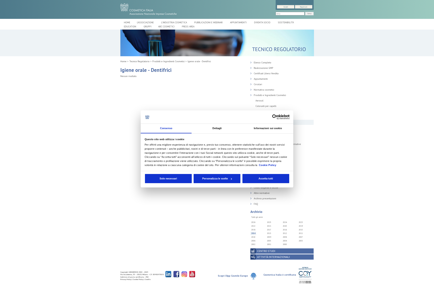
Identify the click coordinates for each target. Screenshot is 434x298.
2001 (269, 244)
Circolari (258, 84)
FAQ (256, 203)
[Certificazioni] (305, 275)
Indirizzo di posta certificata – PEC (134, 277)
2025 (269, 222)
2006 (253, 241)
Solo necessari (168, 178)
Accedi (285, 7)
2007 (301, 237)
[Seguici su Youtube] (192, 274)
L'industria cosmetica (174, 22)
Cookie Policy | (139, 279)
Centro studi (266, 251)
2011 (301, 233)
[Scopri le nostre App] (254, 276)
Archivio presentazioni (265, 198)
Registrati (303, 7)
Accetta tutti (266, 178)
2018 (253, 230)
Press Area (188, 26)
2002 (253, 244)
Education (130, 26)
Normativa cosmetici (264, 89)
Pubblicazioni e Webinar (208, 22)
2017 (269, 230)
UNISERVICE (133, 272)
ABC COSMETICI (166, 26)
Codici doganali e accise (266, 187)
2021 (269, 226)
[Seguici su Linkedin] (168, 274)
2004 (285, 241)
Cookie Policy (267, 165)
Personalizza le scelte (215, 178)
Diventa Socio (262, 22)
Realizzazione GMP (263, 67)
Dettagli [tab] (217, 128)
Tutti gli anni (257, 217)
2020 (285, 226)
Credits (148, 279)
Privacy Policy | (126, 279)
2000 (285, 244)
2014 (253, 233)
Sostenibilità (286, 22)
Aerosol (259, 100)
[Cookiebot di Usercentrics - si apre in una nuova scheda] (275, 117)
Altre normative (262, 193)
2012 (285, 233)
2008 (285, 237)
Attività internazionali (273, 257)
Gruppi (147, 26)
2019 (301, 226)
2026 (253, 222)
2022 (253, 226)
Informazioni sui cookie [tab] (268, 128)
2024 (285, 222)
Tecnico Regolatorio (139, 61)
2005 (269, 241)
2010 (253, 237)
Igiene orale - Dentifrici (199, 61)
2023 (301, 222)
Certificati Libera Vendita (266, 73)
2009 (269, 237)
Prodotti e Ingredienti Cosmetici (168, 61)
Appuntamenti (238, 22)
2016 (285, 230)
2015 (301, 230)
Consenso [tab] (166, 128)
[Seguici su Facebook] (176, 274)
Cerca (309, 13)
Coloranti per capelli (265, 106)
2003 (301, 241)
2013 (269, 233)
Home (127, 22)
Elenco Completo (262, 62)
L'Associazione (145, 22)
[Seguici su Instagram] (184, 274)
